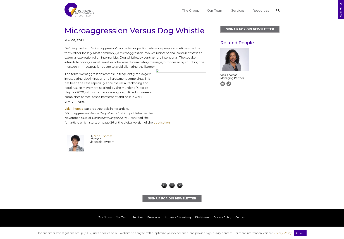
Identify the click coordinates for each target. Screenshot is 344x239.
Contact (240, 217)
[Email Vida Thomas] (222, 83)
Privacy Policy (222, 217)
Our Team (215, 11)
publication (162, 122)
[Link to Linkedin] (164, 185)
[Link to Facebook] (172, 185)
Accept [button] (300, 233)
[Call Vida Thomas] (228, 83)
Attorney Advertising (178, 217)
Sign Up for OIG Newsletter (250, 29)
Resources (260, 11)
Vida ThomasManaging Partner (232, 76)
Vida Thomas (73, 108)
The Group (190, 11)
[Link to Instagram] (180, 185)
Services (238, 11)
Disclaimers (202, 217)
